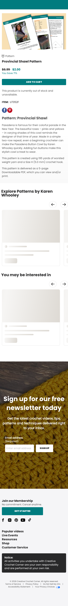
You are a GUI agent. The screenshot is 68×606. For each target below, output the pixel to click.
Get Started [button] (22, 511)
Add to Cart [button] (34, 82)
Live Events (10, 535)
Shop (5, 543)
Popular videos (13, 531)
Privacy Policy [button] (32, 584)
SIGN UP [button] (44, 448)
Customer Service (15, 548)
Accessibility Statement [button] (19, 587)
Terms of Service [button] (13, 584)
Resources (9, 539)
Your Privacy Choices (45, 587)
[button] (4, 110)
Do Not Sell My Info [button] (51, 584)
